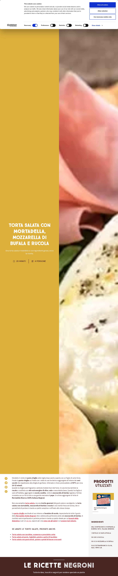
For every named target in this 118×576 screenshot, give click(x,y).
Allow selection (103, 11)
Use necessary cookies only (103, 17)
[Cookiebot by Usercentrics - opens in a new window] (12, 25)
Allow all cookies (102, 5)
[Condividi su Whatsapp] (6, 491)
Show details (96, 25)
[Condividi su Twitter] (6, 482)
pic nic (28, 521)
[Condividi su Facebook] (6, 478)
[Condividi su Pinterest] (6, 487)
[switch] (53, 25)
